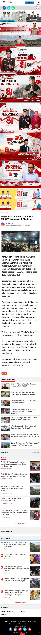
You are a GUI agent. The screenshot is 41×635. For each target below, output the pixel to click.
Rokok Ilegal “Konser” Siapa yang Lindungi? (15, 556)
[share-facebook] (4, 8)
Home (2, 213)
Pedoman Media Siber (20, 626)
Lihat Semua (20, 523)
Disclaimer (13, 621)
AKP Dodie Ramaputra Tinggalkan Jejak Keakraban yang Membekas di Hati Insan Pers (13, 464)
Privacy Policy (32, 621)
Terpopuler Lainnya (20, 602)
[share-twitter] (8, 8)
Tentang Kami (28, 624)
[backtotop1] (39, 632)
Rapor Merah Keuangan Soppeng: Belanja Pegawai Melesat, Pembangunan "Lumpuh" (16, 593)
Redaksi (7, 621)
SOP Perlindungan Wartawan (16, 624)
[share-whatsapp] (13, 8)
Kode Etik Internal (22, 621)
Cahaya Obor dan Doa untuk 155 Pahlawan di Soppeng (12, 499)
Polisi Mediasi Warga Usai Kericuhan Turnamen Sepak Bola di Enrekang (14, 475)
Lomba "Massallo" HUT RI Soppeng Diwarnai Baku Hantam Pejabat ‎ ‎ (16, 580)
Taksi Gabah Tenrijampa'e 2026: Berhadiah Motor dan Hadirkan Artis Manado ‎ (13, 488)
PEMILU (22, 612)
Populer (29, 2)
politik (6, 213)
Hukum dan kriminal (7, 612)
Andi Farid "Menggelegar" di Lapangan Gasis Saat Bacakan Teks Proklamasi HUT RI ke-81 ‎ (14, 513)
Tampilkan (35, 452)
